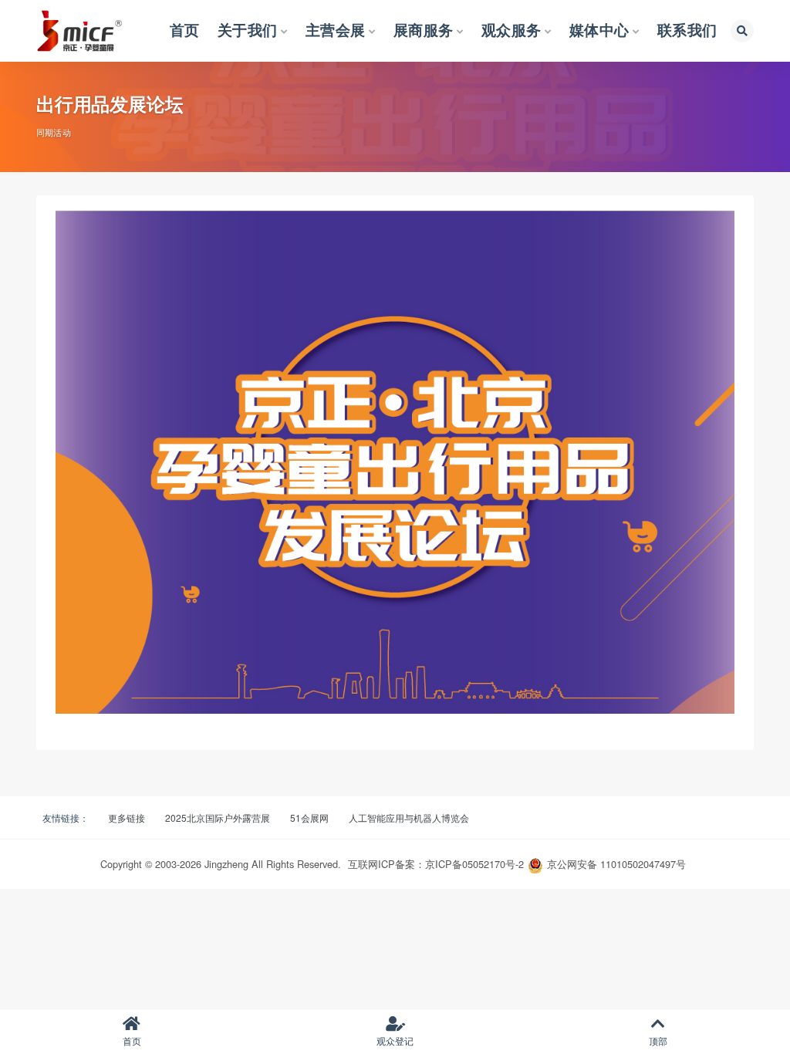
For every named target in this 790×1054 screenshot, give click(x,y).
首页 (132, 1040)
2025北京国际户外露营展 (217, 817)
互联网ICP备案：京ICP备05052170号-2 (436, 863)
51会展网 (309, 817)
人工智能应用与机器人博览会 (409, 817)
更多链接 (126, 817)
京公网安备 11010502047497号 (616, 863)
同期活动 (53, 132)
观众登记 (395, 1040)
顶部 (658, 1040)
